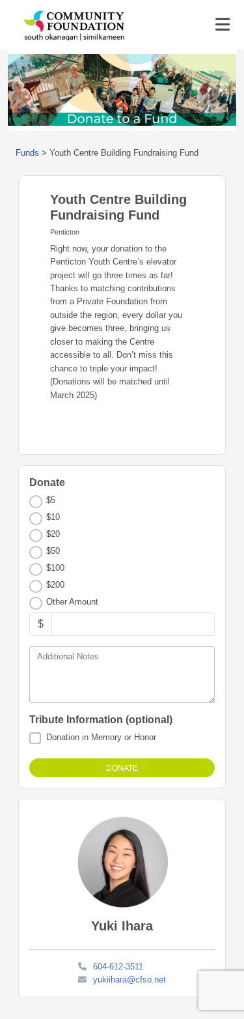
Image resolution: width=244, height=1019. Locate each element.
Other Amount (72, 602)
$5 (50, 500)
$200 (55, 585)
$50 (53, 551)
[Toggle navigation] (222, 24)
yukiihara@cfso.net (129, 979)
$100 (55, 568)
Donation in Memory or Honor (101, 737)
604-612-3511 (118, 966)
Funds (27, 153)
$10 (53, 517)
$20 (53, 534)
